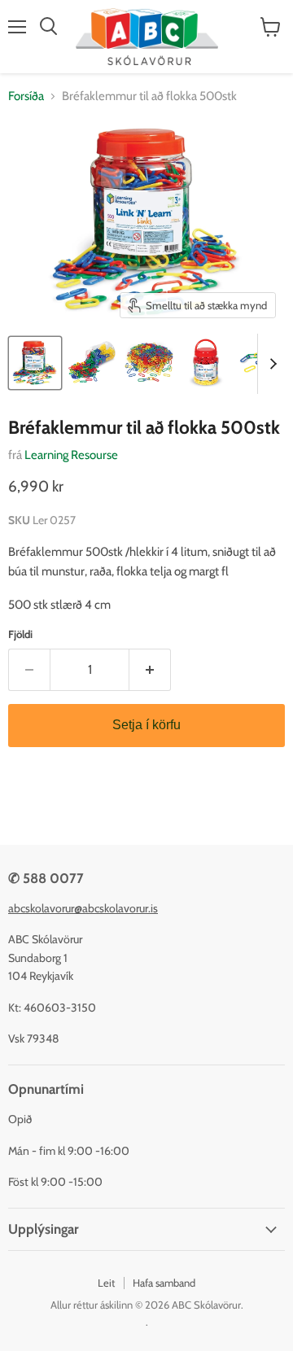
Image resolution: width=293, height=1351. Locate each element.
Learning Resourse (71, 455)
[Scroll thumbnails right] (270, 364)
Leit (106, 1282)
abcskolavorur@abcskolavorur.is (83, 908)
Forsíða (26, 96)
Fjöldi (20, 634)
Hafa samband (164, 1282)
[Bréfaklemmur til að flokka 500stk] (35, 363)
